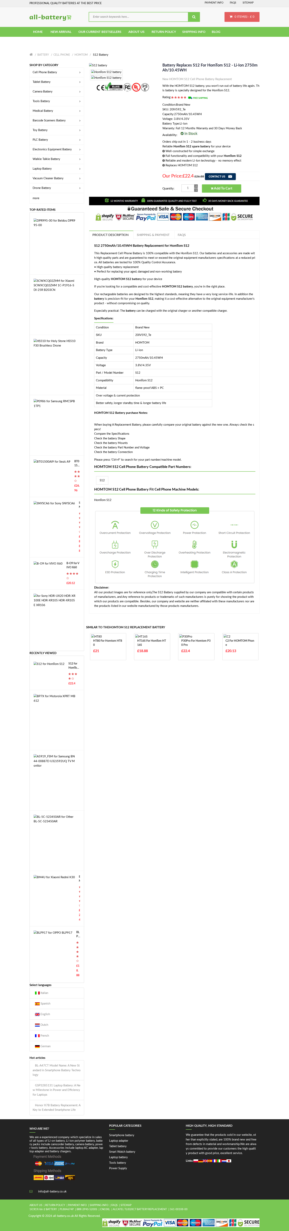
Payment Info (214, 3)
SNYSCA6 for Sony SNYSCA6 (79, 505)
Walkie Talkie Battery (46, 159)
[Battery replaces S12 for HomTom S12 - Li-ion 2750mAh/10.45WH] (98, 65)
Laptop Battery (42, 168)
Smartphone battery (121, 1135)
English (45, 1014)
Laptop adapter (118, 1140)
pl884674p (67, 1209)
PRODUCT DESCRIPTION (110, 235)
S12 (102, 480)
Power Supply (118, 1168)
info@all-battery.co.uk (52, 1191)
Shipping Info (99, 1205)
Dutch (44, 1024)
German (45, 1046)
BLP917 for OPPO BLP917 (78, 935)
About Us (35, 1205)
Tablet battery (118, 1146)
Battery (43, 55)
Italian (44, 993)
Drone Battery (42, 188)
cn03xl (105, 1209)
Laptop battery (118, 1157)
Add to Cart (222, 188)
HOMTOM (81, 55)
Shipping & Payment (153, 235)
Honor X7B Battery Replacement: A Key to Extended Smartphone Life (56, 1107)
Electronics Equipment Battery (52, 149)
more (36, 198)
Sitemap (248, 3)
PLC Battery (40, 139)
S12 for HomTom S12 (73, 666)
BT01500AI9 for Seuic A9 (76, 464)
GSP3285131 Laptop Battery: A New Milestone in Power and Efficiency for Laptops (56, 1090)
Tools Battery (41, 101)
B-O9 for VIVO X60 (72, 565)
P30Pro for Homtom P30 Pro (196, 643)
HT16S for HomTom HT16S (151, 643)
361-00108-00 (179, 1209)
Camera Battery (42, 91)
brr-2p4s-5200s (87, 1209)
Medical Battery (43, 110)
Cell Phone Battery (45, 72)
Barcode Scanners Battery (49, 120)
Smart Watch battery (122, 1151)
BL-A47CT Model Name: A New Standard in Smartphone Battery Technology (57, 1070)
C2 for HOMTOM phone (239, 643)
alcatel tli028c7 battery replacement (140, 1209)
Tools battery (117, 1162)
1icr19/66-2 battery (43, 1209)
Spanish (45, 1003)
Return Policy (55, 1205)
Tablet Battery (42, 81)
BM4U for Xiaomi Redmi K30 (79, 879)
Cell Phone (61, 55)
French (44, 1035)
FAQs (233, 3)
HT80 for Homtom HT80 (107, 643)
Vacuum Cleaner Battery (48, 178)
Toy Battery (40, 130)
